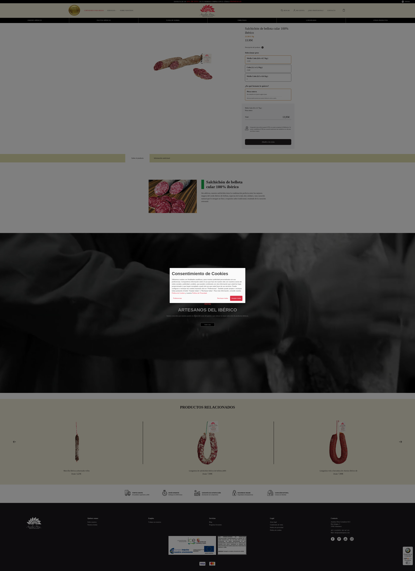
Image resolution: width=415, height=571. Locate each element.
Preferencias (177, 298)
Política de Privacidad (199, 293)
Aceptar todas (236, 298)
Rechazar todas (222, 298)
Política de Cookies (178, 293)
